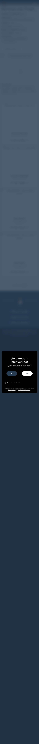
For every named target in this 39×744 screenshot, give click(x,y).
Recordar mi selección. (14, 383)
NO (27, 373)
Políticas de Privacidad (24, 390)
